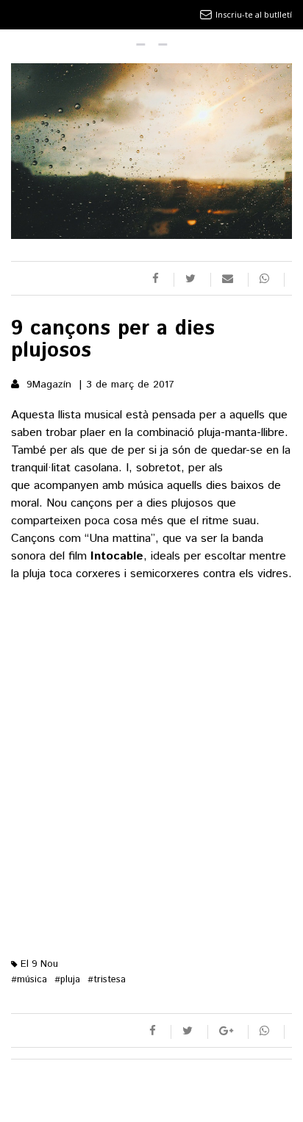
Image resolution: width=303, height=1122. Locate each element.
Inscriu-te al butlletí (253, 14)
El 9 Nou (38, 964)
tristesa (107, 980)
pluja (67, 980)
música (29, 980)
